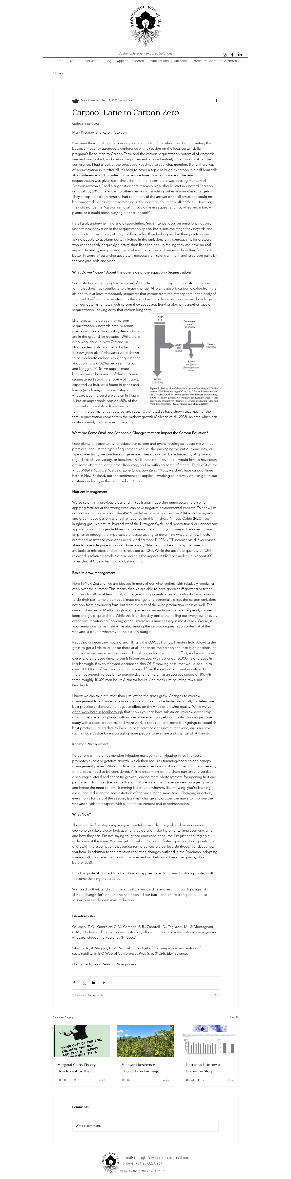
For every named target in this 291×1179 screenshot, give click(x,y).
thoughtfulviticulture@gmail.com (162, 1157)
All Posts (57, 73)
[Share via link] (103, 983)
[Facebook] (232, 54)
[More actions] (216, 100)
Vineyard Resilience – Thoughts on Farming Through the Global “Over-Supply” (144, 1068)
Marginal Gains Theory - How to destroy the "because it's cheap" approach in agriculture (77, 1068)
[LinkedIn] (240, 54)
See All (234, 1017)
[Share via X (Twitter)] (84, 983)
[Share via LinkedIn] (93, 983)
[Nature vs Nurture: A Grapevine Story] (209, 1041)
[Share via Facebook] (74, 983)
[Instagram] (224, 54)
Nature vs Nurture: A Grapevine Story (203, 1068)
